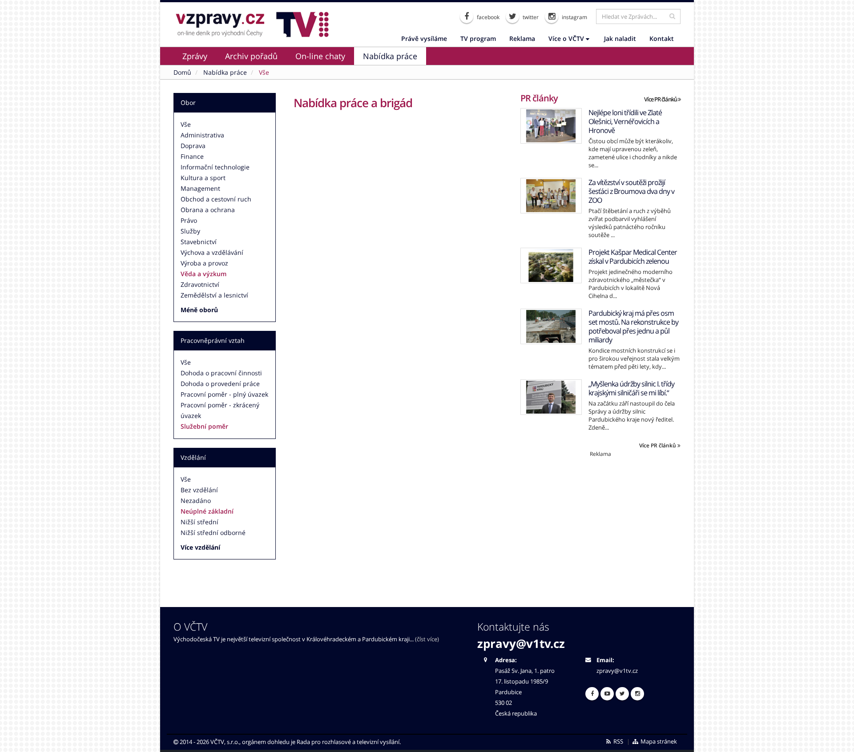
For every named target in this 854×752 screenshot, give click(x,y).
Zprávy (194, 56)
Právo (189, 220)
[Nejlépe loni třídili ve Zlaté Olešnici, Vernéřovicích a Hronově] (551, 125)
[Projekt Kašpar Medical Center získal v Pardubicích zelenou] (551, 265)
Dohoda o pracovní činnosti (221, 373)
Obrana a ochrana (208, 209)
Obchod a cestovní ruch (216, 199)
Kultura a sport (203, 177)
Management (200, 188)
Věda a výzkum (203, 273)
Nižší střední (199, 522)
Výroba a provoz (204, 263)
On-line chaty (320, 56)
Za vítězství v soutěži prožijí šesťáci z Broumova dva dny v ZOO (631, 191)
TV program (478, 38)
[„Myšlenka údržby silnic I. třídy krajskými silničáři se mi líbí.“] (551, 397)
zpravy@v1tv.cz (521, 643)
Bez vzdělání (199, 490)
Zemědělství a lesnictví (214, 295)
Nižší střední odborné (213, 532)
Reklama (522, 38)
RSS (617, 741)
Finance (192, 156)
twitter (530, 17)
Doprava (193, 145)
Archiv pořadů (251, 56)
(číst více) (427, 639)
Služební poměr (204, 426)
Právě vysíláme (424, 38)
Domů (182, 72)
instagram (573, 17)
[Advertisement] (600, 520)
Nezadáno (196, 500)
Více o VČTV (567, 38)
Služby (190, 231)
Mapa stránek (658, 741)
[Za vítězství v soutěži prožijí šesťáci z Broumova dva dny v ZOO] (551, 195)
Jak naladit (620, 38)
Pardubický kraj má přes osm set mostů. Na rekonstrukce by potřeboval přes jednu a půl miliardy (633, 326)
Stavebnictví (199, 241)
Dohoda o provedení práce (220, 383)
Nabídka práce (390, 56)
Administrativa (202, 135)
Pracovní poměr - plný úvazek (224, 394)
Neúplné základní (207, 511)
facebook (487, 17)
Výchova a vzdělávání (212, 252)
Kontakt (661, 38)
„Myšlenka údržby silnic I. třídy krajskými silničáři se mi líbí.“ (631, 388)
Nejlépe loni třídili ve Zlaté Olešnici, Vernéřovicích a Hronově (625, 121)
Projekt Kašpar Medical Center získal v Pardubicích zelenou (632, 256)
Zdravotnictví (200, 284)
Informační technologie (215, 167)
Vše (186, 124)
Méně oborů (199, 310)
